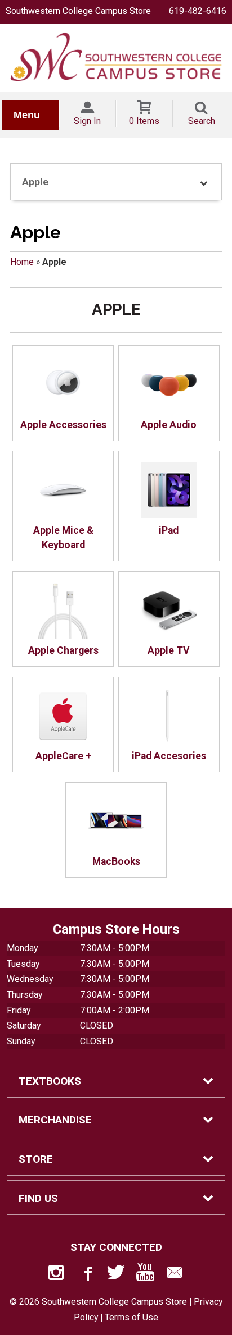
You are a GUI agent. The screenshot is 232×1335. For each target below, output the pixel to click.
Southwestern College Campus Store (78, 11)
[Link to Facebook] (87, 1275)
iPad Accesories (169, 755)
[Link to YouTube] (145, 1275)
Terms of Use (131, 1317)
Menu (27, 115)
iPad (169, 530)
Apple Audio (169, 424)
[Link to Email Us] (175, 1275)
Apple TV (169, 650)
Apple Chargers (63, 650)
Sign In (87, 121)
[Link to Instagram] (57, 1275)
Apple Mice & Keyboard (63, 537)
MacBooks (116, 861)
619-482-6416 (197, 11)
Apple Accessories (63, 424)
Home (22, 261)
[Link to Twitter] (116, 1275)
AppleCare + (63, 755)
